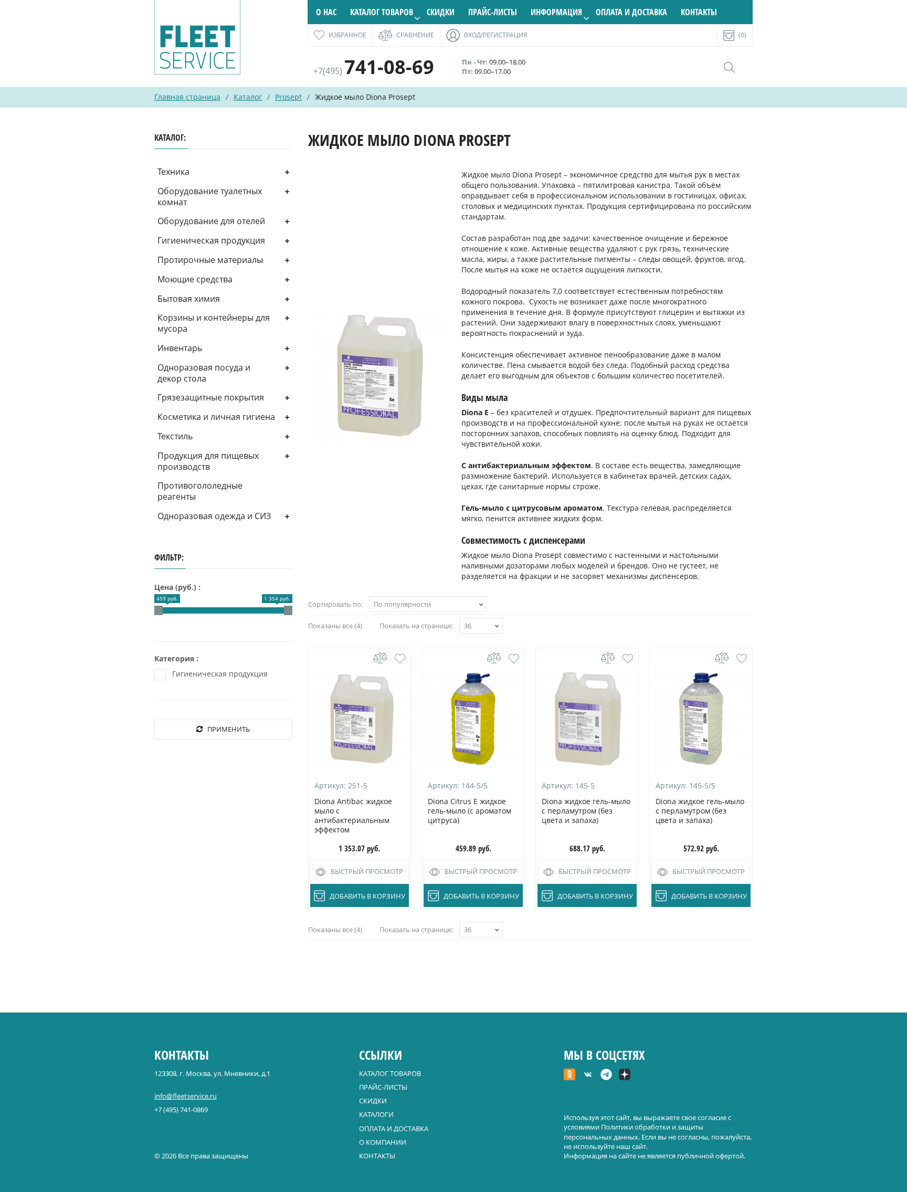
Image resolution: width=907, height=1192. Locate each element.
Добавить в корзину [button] (367, 896)
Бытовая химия (188, 298)
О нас (326, 12)
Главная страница (187, 97)
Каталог (248, 97)
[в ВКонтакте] (588, 1075)
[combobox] (428, 604)
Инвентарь (179, 348)
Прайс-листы (492, 12)
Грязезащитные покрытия (210, 397)
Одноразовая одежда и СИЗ (214, 516)
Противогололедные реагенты (199, 491)
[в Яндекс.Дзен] (624, 1075)
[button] (400, 658)
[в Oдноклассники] (569, 1075)
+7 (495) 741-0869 (181, 1109)
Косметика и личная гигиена (216, 417)
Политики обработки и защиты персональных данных (633, 1131)
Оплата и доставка (631, 12)
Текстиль (175, 436)
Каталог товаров (381, 12)
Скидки (441, 12)
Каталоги (376, 1114)
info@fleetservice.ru (185, 1096)
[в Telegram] (606, 1075)
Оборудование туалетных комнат (209, 196)
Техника (173, 171)
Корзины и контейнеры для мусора (213, 323)
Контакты (699, 12)
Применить (228, 729)
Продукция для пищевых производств (208, 461)
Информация (556, 12)
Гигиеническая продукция (211, 240)
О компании (382, 1142)
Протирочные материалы (210, 260)
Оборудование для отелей (211, 221)
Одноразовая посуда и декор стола (203, 373)
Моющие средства (195, 279)
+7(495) (373, 71)
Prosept (288, 97)
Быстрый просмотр (367, 871)
